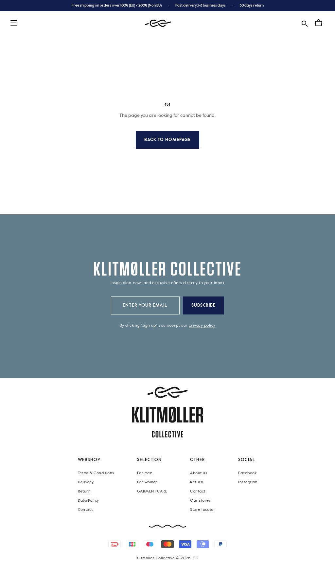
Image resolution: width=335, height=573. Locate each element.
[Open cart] (319, 23)
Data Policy (88, 500)
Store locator (202, 509)
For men (144, 473)
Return (84, 491)
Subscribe (203, 305)
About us (198, 473)
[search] (305, 22)
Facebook (247, 473)
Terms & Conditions (96, 473)
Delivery (86, 482)
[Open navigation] (14, 23)
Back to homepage (167, 140)
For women (147, 482)
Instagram (247, 482)
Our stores (200, 500)
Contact (85, 509)
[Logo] (158, 23)
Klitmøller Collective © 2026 (163, 558)
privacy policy (202, 326)
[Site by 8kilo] (196, 557)
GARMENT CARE (152, 491)
